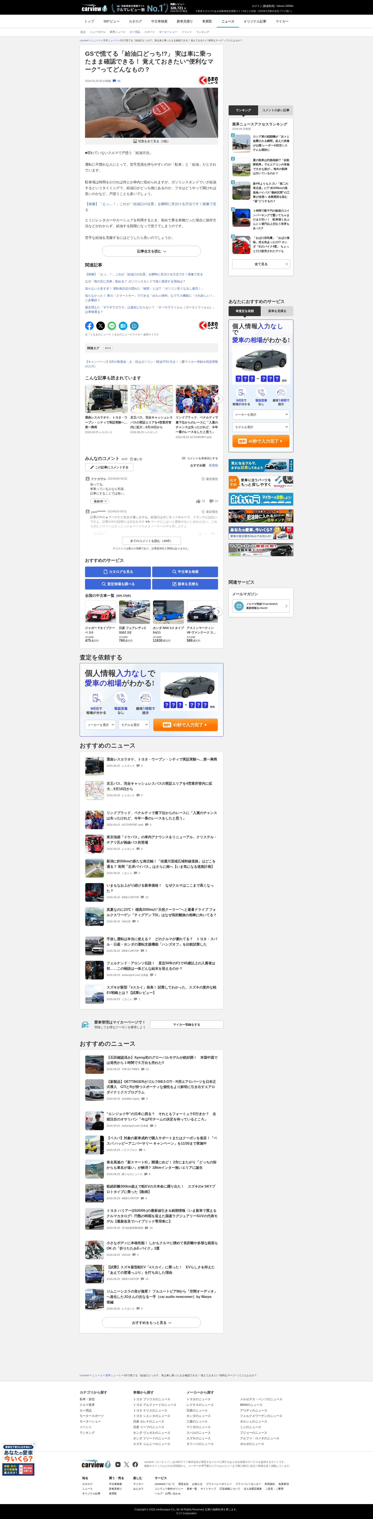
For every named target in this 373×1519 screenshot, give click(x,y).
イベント (86, 1427)
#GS (108, 348)
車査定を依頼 (245, 311)
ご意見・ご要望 (274, 1488)
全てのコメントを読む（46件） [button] (151, 541)
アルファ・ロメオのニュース (259, 1438)
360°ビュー (111, 21)
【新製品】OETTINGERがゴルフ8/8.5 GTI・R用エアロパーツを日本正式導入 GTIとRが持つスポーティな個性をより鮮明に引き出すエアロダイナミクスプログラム (161, 1087)
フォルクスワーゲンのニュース (261, 1416)
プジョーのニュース (253, 1432)
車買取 (207, 21)
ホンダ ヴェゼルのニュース (151, 1432)
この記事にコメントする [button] (111, 467)
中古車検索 (159, 21)
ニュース (227, 21)
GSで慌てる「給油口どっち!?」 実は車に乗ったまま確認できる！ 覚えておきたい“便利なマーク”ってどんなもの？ (149, 61)
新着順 (213, 465)
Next (218, 398)
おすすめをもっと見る (149, 1322)
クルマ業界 (87, 1405)
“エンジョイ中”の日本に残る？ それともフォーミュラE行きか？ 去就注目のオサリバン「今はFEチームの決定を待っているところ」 (161, 1116)
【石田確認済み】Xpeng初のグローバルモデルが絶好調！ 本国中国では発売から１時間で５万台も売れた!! (162, 1060)
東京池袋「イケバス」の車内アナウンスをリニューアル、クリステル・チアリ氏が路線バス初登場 (162, 839)
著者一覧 (192, 1488)
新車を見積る (188, 584)
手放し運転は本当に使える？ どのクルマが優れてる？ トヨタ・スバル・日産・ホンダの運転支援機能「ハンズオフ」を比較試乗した (162, 941)
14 (216, 501)
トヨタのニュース (198, 1399)
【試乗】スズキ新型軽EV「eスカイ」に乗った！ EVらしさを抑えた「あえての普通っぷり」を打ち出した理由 (161, 1269)
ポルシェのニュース (253, 1421)
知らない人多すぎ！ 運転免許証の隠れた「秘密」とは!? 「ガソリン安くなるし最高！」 (144, 288)
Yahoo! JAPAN (284, 6)
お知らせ (197, 1484)
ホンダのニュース (198, 1416)
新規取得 (269, 6)
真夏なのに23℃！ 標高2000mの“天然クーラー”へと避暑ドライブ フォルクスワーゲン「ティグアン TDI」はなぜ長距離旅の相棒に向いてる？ (162, 912)
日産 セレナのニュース (148, 1421)
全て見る (261, 264)
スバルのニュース (198, 1432)
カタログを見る (121, 571)
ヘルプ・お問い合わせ (168, 1493)
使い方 (138, 459)
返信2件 (98, 501)
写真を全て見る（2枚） (154, 141)
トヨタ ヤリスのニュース (150, 1410)
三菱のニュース (197, 1421)
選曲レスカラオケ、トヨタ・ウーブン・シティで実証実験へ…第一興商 (106, 422)
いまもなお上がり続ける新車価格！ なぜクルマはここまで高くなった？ (160, 888)
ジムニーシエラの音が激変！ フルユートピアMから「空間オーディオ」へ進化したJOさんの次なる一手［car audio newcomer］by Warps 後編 (162, 1296)
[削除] (34, 1443)
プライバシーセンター (248, 1484)
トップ (89, 21)
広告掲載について (230, 1488)
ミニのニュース (250, 1427)
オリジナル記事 (255, 21)
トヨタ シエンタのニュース (151, 1416)
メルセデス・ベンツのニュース (261, 1399)
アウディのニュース (253, 1410)
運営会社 (183, 1484)
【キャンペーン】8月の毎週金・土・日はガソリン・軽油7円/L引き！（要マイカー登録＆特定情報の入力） (151, 364)
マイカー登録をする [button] (186, 1024)
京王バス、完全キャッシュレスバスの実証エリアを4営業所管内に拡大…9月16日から (151, 422)
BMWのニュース (251, 1405)
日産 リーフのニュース (148, 1427)
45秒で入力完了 (188, 724)
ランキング (243, 110)
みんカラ (138, 1488)
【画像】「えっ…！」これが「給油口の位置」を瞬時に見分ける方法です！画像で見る (144, 274)
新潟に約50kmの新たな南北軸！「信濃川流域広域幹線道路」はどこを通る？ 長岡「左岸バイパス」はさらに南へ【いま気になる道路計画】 (161, 863)
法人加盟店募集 (253, 1488)
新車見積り (185, 21)
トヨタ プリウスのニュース (151, 1399)
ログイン (257, 6)
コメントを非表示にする (202, 458)
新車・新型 (87, 1399)
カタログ (135, 21)
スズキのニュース (198, 1438)
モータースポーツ (92, 1416)
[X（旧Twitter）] (126, 1464)
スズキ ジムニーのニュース (151, 1444)
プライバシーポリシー (219, 1484)
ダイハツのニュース (200, 1444)
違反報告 (212, 479)
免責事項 (283, 1484)
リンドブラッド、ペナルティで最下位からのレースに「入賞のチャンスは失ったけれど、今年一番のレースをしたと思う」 (197, 425)
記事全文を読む (149, 251)
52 (203, 501)
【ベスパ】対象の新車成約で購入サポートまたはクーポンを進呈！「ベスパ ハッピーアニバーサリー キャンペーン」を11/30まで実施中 (162, 1140)
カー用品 (86, 1410)
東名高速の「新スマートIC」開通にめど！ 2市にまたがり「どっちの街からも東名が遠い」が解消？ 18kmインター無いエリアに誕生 (162, 1164)
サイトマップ (208, 1488)
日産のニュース (197, 1410)
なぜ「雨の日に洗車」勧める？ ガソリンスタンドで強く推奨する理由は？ (135, 281)
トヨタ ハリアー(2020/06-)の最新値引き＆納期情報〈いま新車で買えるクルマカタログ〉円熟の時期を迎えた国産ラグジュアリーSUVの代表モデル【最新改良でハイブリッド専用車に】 (162, 1216)
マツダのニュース (198, 1427)
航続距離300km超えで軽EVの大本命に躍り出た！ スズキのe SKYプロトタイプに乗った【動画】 (161, 1189)
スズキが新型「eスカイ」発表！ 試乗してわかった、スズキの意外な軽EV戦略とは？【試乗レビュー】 (162, 990)
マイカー (282, 21)
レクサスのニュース (200, 1405)
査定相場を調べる (121, 584)
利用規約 (270, 1484)
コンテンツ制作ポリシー (169, 1488)
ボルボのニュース (252, 1444)
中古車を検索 (188, 571)
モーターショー (90, 1421)
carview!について (165, 1484)
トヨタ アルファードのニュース (154, 1405)
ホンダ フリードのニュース (151, 1438)
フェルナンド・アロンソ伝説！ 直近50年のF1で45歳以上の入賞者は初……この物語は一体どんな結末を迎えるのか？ (161, 965)
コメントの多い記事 (275, 110)
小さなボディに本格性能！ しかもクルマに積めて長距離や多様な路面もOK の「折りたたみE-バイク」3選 (162, 1245)
